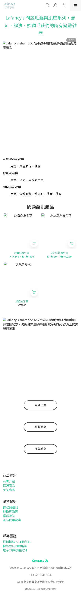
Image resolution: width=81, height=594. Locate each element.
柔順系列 (40, 427)
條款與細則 (10, 507)
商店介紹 (9, 481)
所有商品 (9, 490)
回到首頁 (40, 405)
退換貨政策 (10, 511)
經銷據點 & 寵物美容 (17, 542)
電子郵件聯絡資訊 (15, 550)
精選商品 (9, 486)
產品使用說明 (12, 520)
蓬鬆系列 (40, 449)
